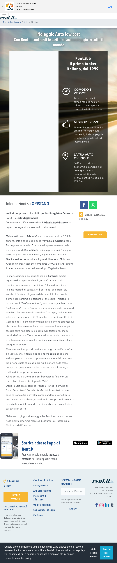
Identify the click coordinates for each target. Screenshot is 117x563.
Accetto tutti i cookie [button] (107, 553)
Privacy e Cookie (40, 486)
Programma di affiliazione (39, 498)
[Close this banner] (2, 6)
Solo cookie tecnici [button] (93, 553)
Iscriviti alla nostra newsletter (71, 482)
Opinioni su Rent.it (42, 505)
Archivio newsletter (42, 491)
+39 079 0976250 (15, 497)
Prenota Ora (95, 235)
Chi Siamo (38, 515)
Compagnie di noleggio (44, 510)
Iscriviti (73, 509)
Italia (26, 22)
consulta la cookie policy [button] (18, 558)
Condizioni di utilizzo (43, 480)
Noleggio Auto (14, 22)
